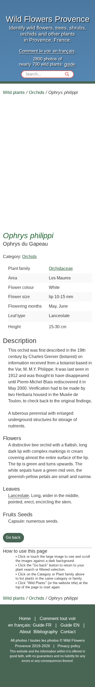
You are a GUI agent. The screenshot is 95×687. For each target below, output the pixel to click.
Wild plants (14, 92)
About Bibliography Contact (48, 631)
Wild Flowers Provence (47, 19)
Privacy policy (69, 646)
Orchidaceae (61, 268)
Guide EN (69, 625)
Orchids (36, 92)
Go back (13, 537)
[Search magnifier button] (67, 74)
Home (25, 618)
